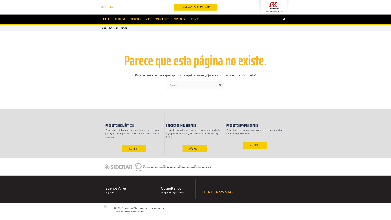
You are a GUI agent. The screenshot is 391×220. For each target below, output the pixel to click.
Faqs (147, 19)
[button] (195, 7)
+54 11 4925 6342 (218, 192)
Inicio (106, 19)
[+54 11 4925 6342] (205, 187)
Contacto (194, 19)
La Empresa (119, 19)
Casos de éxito (162, 19)
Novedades (179, 19)
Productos (135, 19)
